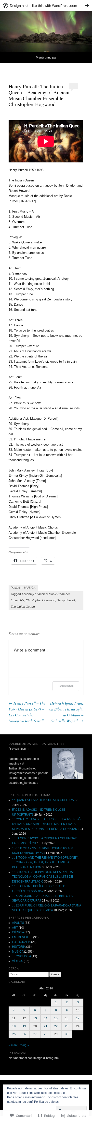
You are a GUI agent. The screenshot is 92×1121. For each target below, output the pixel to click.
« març (13, 1045)
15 (56, 1018)
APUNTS (18, 922)
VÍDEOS (17, 961)
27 (35, 1034)
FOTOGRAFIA (21, 942)
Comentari (66, 686)
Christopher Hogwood (40, 600)
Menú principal (46, 57)
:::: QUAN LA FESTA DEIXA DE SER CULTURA (43, 800)
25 (14, 1034)
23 (66, 1026)
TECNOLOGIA (21, 956)
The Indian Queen (23, 607)
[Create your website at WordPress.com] (46, 5)
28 (45, 1034)
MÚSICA (30, 588)
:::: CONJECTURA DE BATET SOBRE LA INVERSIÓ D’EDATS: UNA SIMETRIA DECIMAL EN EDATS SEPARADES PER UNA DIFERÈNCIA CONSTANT (46, 824)
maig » (24, 1045)
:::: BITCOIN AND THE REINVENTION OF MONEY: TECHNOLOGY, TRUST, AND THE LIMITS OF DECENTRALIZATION (45, 862)
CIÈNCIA (18, 932)
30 (66, 1034)
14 (45, 1018)
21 (45, 1026)
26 (24, 1034)
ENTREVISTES (22, 937)
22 (56, 1026)
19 (24, 1026)
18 (14, 1026)
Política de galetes (46, 1101)
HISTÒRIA (19, 946)
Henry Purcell (66, 600)
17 (77, 1018)
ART (15, 927)
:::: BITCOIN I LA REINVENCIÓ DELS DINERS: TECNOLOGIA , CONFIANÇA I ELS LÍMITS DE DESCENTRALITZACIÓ (43, 876)
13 (35, 1018)
